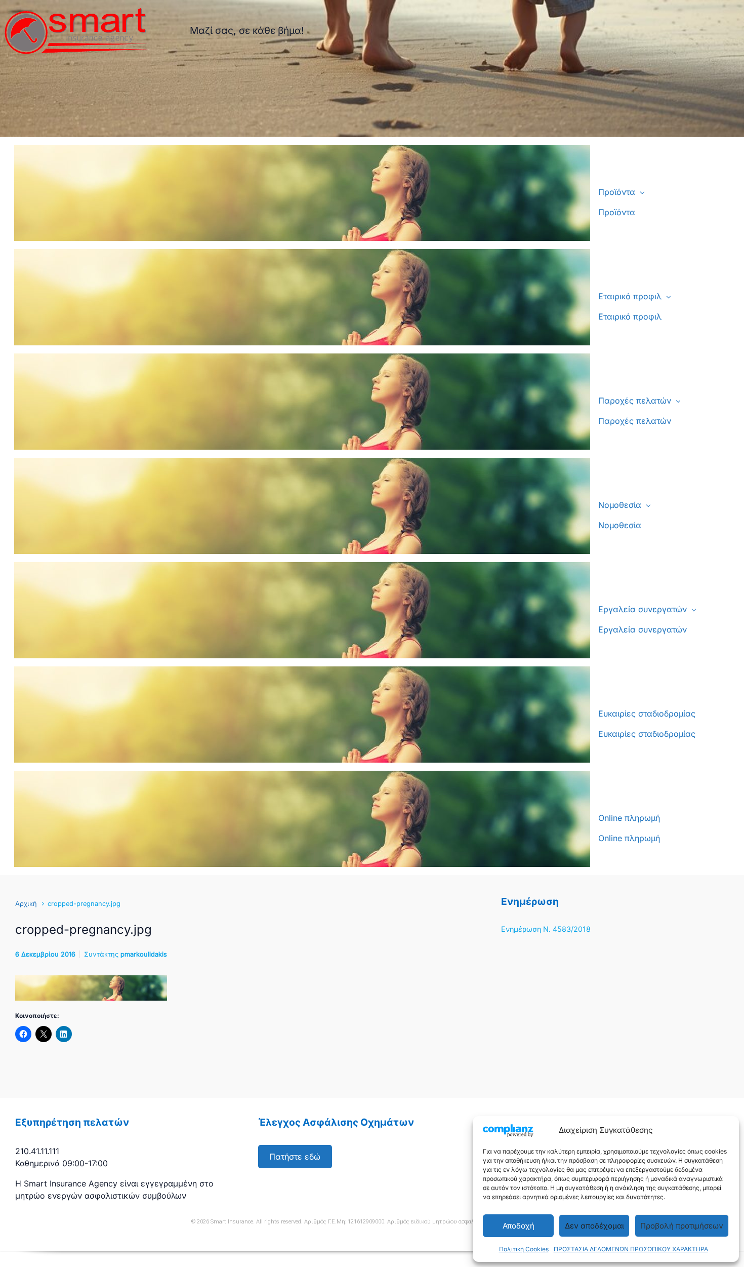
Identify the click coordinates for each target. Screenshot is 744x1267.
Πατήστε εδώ (294, 1157)
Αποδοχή (518, 1226)
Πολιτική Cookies (524, 1249)
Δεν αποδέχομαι (594, 1226)
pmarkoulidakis (143, 954)
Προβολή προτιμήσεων (681, 1226)
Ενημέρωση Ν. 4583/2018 (546, 929)
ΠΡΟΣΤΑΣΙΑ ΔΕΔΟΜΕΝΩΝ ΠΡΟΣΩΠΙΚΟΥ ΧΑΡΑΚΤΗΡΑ (631, 1249)
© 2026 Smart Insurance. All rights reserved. (247, 1221)
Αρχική (26, 903)
